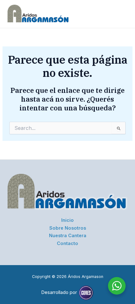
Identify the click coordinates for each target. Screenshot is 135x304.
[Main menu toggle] (120, 14)
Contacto (67, 243)
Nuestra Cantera (67, 235)
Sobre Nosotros (67, 228)
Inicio (67, 220)
